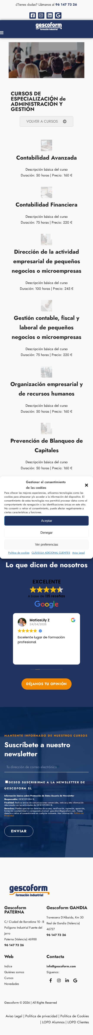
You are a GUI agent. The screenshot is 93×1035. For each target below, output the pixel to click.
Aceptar (46, 520)
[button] (86, 485)
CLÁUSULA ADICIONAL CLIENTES (51, 553)
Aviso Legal (78, 553)
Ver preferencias (46, 544)
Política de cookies (18, 553)
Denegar (46, 532)
